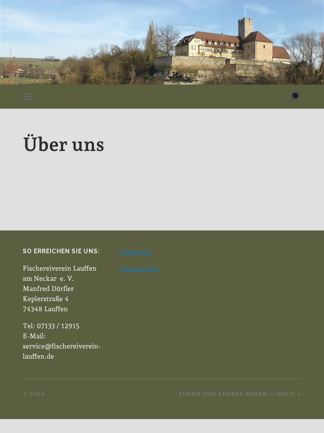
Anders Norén (242, 394)
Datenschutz (139, 269)
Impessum (135, 252)
